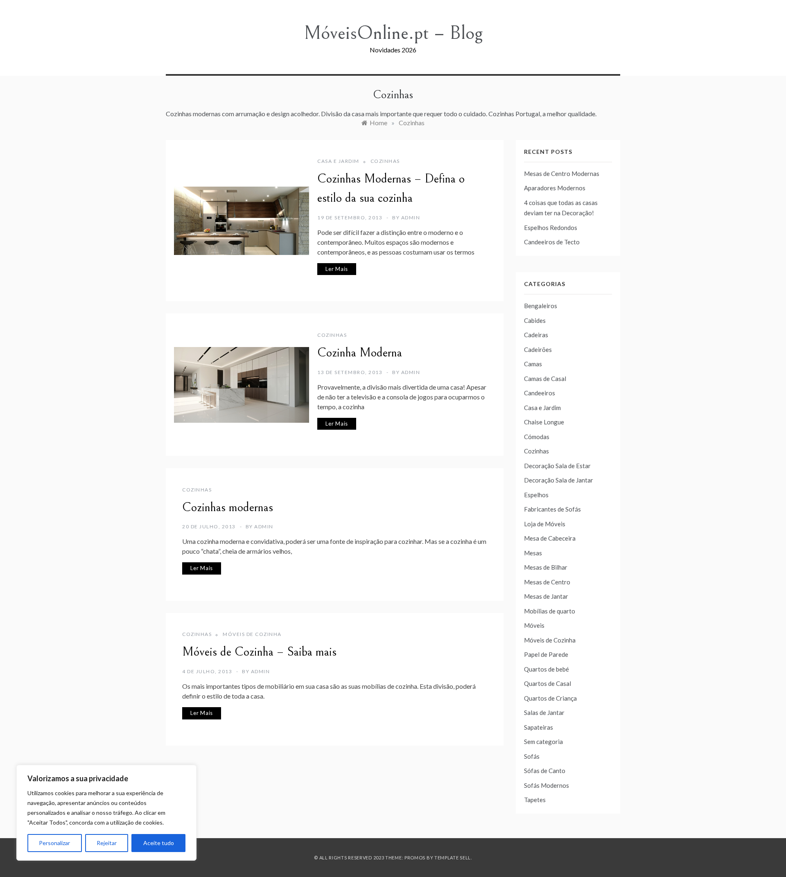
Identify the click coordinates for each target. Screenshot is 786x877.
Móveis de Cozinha (252, 634)
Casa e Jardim (338, 161)
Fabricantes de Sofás (552, 509)
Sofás (532, 756)
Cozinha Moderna (359, 352)
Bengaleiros (540, 305)
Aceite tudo (158, 842)
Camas (533, 363)
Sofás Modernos (546, 785)
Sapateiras (538, 727)
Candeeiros (539, 393)
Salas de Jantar (544, 712)
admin (410, 217)
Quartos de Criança (550, 698)
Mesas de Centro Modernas (561, 173)
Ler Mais (336, 269)
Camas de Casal (545, 378)
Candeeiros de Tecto (552, 242)
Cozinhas (385, 161)
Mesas (533, 553)
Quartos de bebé (546, 669)
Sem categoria (543, 741)
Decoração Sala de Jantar (558, 480)
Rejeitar (107, 842)
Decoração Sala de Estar (557, 465)
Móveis (534, 625)
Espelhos (536, 494)
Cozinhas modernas (227, 507)
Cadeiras (536, 334)
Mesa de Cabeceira (550, 538)
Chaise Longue (544, 422)
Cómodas (536, 436)
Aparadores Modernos (554, 188)
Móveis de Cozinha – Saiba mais (259, 652)
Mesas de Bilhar (545, 567)
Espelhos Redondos (550, 227)
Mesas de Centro (547, 582)
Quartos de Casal (547, 683)
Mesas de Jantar (546, 596)
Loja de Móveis (544, 524)
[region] (106, 813)
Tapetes (535, 799)
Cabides (535, 320)
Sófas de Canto (544, 770)
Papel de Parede (546, 654)
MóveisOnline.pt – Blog (393, 33)
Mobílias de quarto (549, 611)
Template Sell (452, 857)
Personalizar (54, 842)
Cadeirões (538, 349)
